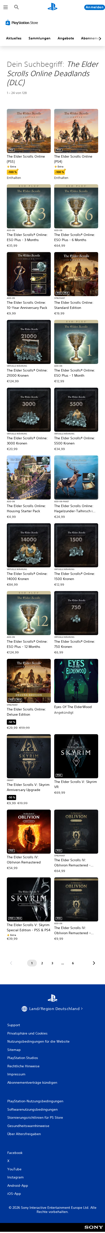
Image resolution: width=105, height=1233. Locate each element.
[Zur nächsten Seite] (94, 963)
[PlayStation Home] (52, 7)
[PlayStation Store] (23, 22)
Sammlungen (40, 38)
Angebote (66, 38)
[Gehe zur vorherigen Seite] (11, 963)
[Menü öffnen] (5, 7)
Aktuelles (13, 38)
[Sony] (94, 1231)
